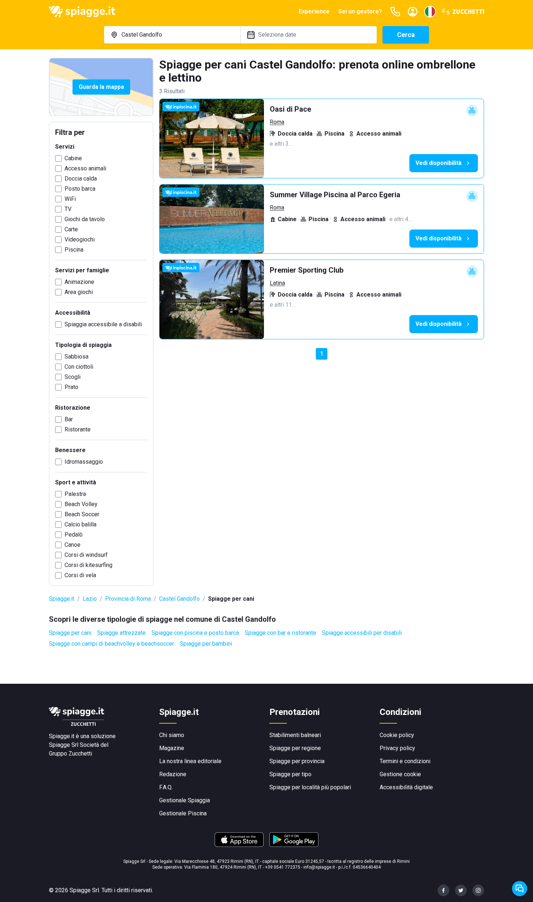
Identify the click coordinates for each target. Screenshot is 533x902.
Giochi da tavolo (85, 219)
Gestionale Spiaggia (184, 800)
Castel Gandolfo (179, 598)
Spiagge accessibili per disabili (362, 632)
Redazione (172, 774)
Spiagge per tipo (290, 774)
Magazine (171, 748)
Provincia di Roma (128, 598)
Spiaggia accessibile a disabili (103, 324)
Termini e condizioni (405, 761)
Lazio (90, 598)
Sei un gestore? (360, 11)
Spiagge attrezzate (121, 632)
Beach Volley (81, 504)
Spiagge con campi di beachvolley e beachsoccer (111, 643)
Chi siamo (171, 735)
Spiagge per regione (295, 748)
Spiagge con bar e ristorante (280, 632)
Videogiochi (80, 239)
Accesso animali (85, 168)
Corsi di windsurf (86, 554)
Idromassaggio (84, 461)
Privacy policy (397, 748)
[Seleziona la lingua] (430, 11)
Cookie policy (397, 735)
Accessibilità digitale (406, 787)
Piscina (74, 249)
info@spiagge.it (319, 867)
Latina (277, 283)
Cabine (73, 158)
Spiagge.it (61, 598)
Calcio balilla (80, 524)
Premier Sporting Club (306, 270)
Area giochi (79, 292)
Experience (314, 11)
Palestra (75, 494)
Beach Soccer (82, 514)
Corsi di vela (80, 575)
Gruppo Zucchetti (70, 753)
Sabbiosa (76, 356)
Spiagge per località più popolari (310, 787)
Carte (71, 229)
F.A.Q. (166, 787)
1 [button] (321, 353)
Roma (277, 122)
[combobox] (172, 35)
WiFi (70, 198)
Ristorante (78, 429)
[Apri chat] (519, 888)
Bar (69, 419)
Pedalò (74, 534)
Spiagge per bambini (206, 643)
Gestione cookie (400, 774)
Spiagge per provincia (297, 761)
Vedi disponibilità (439, 163)
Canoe (72, 544)
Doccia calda (81, 178)
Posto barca (80, 188)
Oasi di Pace (290, 109)
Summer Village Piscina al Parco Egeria (335, 194)
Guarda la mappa (101, 86)
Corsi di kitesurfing (88, 565)
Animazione (79, 281)
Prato (71, 387)
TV (68, 209)
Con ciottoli (79, 366)
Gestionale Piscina (183, 813)
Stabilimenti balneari (295, 735)
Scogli (72, 376)
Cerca (406, 34)
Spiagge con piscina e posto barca (195, 632)
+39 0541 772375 (282, 867)
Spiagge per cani (70, 632)
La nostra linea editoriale (190, 761)
